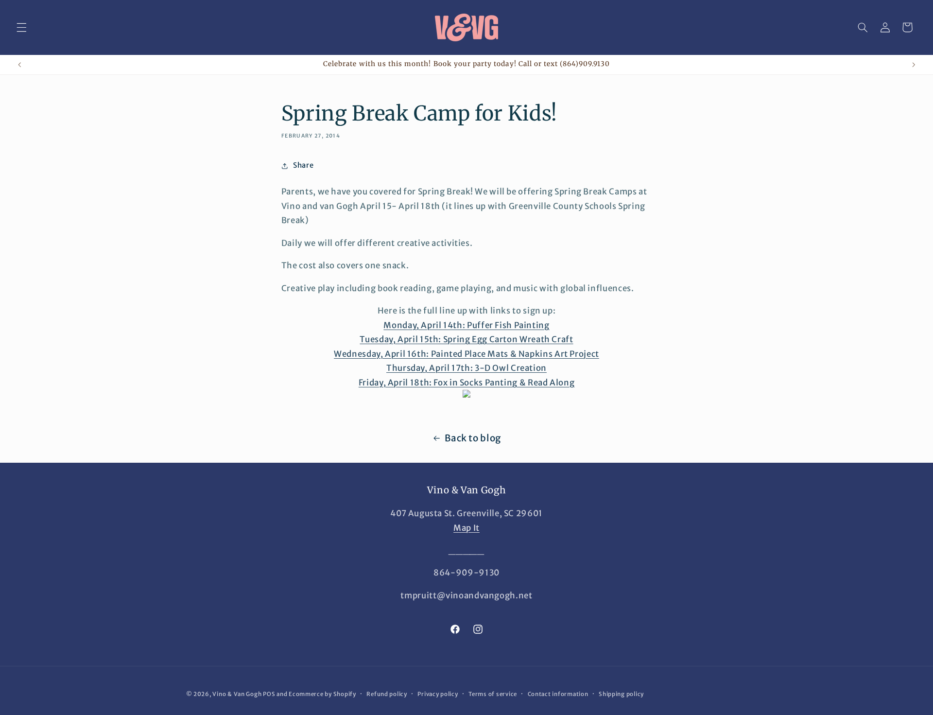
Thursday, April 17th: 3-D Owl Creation (466, 368)
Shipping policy (621, 694)
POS (269, 694)
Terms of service (492, 694)
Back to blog (473, 438)
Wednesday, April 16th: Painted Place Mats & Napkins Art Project (466, 354)
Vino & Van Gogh (236, 694)
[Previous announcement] (19, 64)
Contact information (558, 694)
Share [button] (303, 165)
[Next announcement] (913, 64)
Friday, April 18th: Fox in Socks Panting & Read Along (466, 382)
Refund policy (386, 694)
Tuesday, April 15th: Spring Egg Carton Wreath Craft (466, 339)
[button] (21, 27)
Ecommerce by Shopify (322, 694)
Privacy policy (437, 694)
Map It (466, 527)
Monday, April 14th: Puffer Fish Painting (466, 325)
